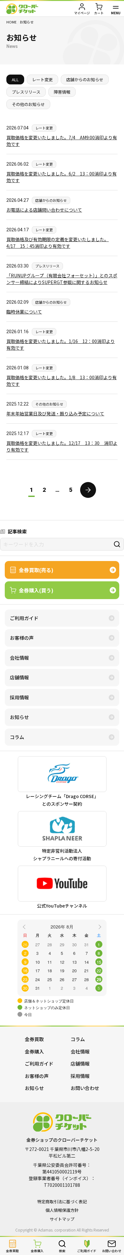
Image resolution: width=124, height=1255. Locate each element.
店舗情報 (19, 677)
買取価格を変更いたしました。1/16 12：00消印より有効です (60, 344)
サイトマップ (62, 1219)
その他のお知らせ (28, 104)
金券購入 (34, 1051)
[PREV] (25, 926)
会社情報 (19, 657)
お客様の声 (22, 637)
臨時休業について (24, 311)
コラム (17, 737)
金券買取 (34, 1039)
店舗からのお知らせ (84, 79)
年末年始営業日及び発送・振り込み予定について (55, 413)
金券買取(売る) (36, 570)
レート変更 (42, 79)
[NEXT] (99, 926)
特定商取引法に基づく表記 (62, 1202)
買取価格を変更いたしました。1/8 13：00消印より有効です (61, 380)
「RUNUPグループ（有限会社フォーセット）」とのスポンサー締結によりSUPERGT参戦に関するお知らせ (61, 278)
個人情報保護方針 (62, 1210)
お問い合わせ (85, 1088)
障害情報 (62, 92)
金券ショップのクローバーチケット (22, 8)
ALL (15, 79)
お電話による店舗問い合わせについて (44, 210)
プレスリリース (26, 92)
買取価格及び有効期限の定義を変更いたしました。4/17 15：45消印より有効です (57, 242)
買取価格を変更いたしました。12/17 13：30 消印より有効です (61, 446)
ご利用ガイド (24, 618)
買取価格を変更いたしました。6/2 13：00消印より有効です (61, 176)
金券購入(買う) (36, 590)
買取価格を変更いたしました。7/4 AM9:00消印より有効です (61, 140)
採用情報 (19, 697)
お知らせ (19, 717)
